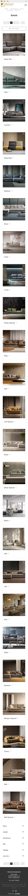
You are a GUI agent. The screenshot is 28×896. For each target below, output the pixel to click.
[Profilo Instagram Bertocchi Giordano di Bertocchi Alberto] (4, 1)
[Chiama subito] (7, 1)
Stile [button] (4, 844)
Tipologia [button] (5, 850)
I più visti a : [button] (6, 856)
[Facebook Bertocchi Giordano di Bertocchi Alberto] (12, 890)
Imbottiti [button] (5, 832)
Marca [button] (5, 826)
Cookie (17, 886)
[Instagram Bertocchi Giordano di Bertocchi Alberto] (15, 890)
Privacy (12, 886)
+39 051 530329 (15, 880)
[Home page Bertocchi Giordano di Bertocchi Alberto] (7, 5)
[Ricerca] (26, 1)
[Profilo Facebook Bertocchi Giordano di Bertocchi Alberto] (1, 1)
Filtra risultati (15, 28)
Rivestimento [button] (6, 838)
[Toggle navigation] (25, 5)
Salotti (17, 10)
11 (22, 22)
